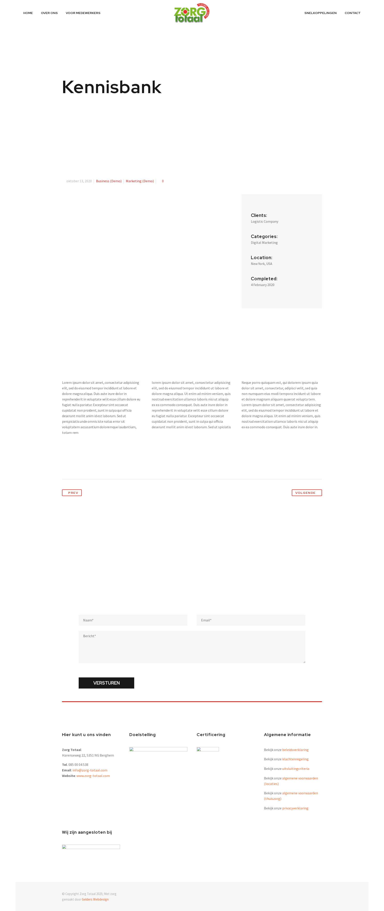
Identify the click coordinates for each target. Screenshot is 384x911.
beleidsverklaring (295, 749)
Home (28, 13)
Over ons (49, 13)
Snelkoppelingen (320, 13)
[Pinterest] (82, 465)
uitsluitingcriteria (295, 768)
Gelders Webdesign (95, 899)
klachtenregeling (295, 759)
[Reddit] (107, 465)
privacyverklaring (295, 808)
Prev (73, 493)
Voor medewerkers (83, 13)
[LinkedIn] (98, 465)
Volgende (305, 493)
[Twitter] (74, 465)
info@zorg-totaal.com (89, 770)
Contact (353, 13)
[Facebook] (65, 465)
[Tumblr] (90, 465)
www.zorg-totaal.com (93, 775)
